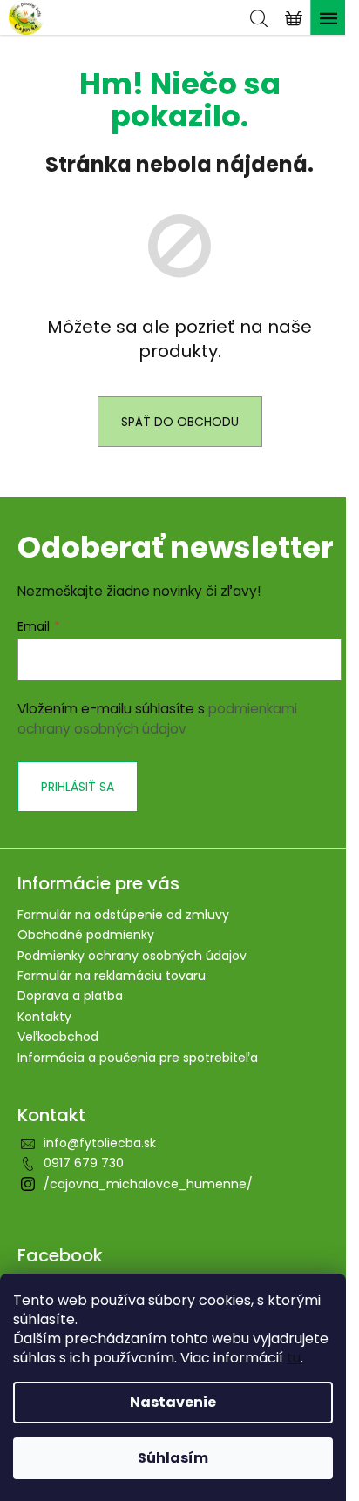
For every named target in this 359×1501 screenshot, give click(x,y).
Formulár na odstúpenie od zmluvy (123, 914)
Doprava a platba (70, 995)
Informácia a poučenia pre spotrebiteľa (137, 1057)
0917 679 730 (84, 1163)
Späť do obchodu (180, 421)
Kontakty (44, 1016)
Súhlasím (173, 1458)
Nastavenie (173, 1402)
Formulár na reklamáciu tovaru (111, 975)
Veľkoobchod (57, 1036)
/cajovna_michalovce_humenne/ (148, 1184)
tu (294, 1358)
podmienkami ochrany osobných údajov (157, 718)
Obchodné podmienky (85, 934)
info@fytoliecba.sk (100, 1143)
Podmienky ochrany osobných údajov (132, 955)
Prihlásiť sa (77, 786)
